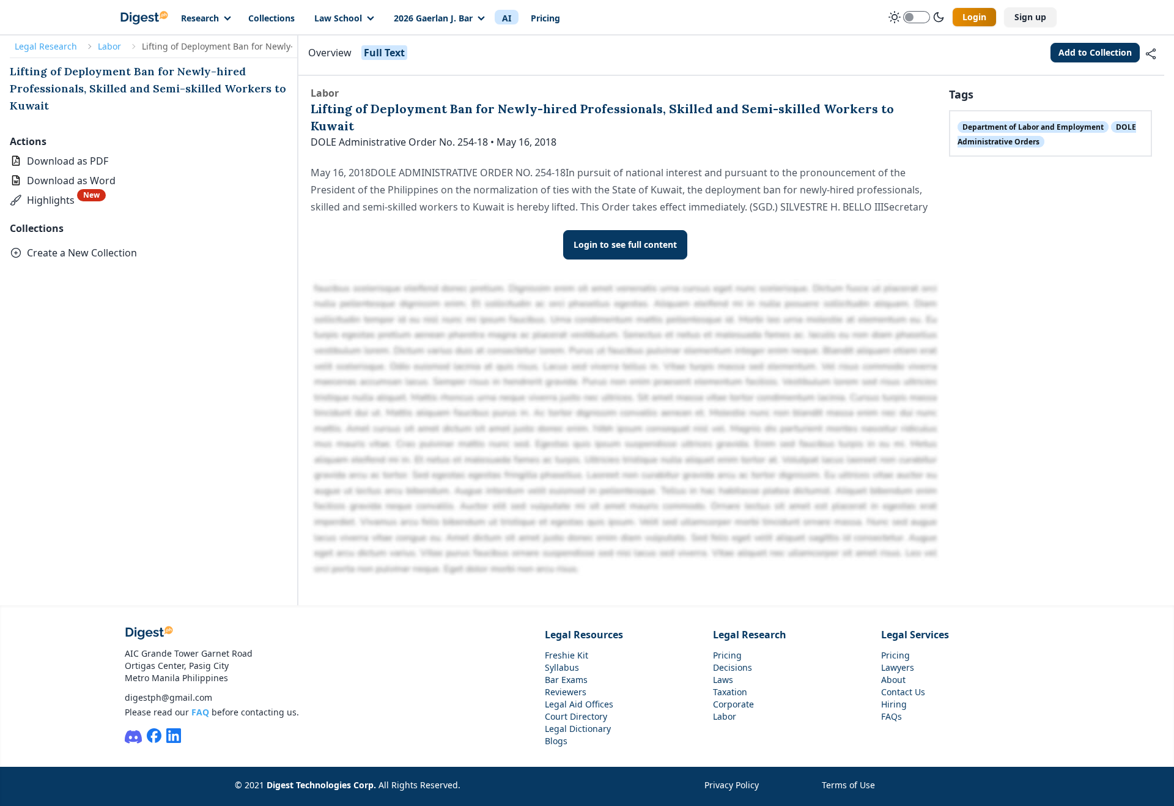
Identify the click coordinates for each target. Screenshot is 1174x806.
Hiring (894, 704)
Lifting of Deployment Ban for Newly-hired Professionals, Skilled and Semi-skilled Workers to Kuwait (148, 88)
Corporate (733, 704)
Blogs (556, 741)
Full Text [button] (384, 52)
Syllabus (562, 667)
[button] (58, 200)
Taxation (730, 692)
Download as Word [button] (71, 180)
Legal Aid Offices (579, 704)
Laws (723, 679)
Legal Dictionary (578, 728)
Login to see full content (625, 244)
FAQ (200, 712)
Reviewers (565, 692)
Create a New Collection (82, 252)
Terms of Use (848, 785)
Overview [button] (330, 52)
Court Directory (576, 716)
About (893, 679)
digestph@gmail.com (168, 697)
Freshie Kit (566, 655)
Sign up (1030, 17)
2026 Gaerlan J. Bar (433, 18)
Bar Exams (566, 679)
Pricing (545, 18)
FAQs (891, 716)
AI (506, 18)
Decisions (732, 667)
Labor (109, 46)
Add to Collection (1095, 52)
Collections (271, 18)
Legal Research (46, 46)
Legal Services (915, 634)
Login (974, 17)
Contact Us (903, 692)
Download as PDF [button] (67, 161)
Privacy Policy (731, 785)
